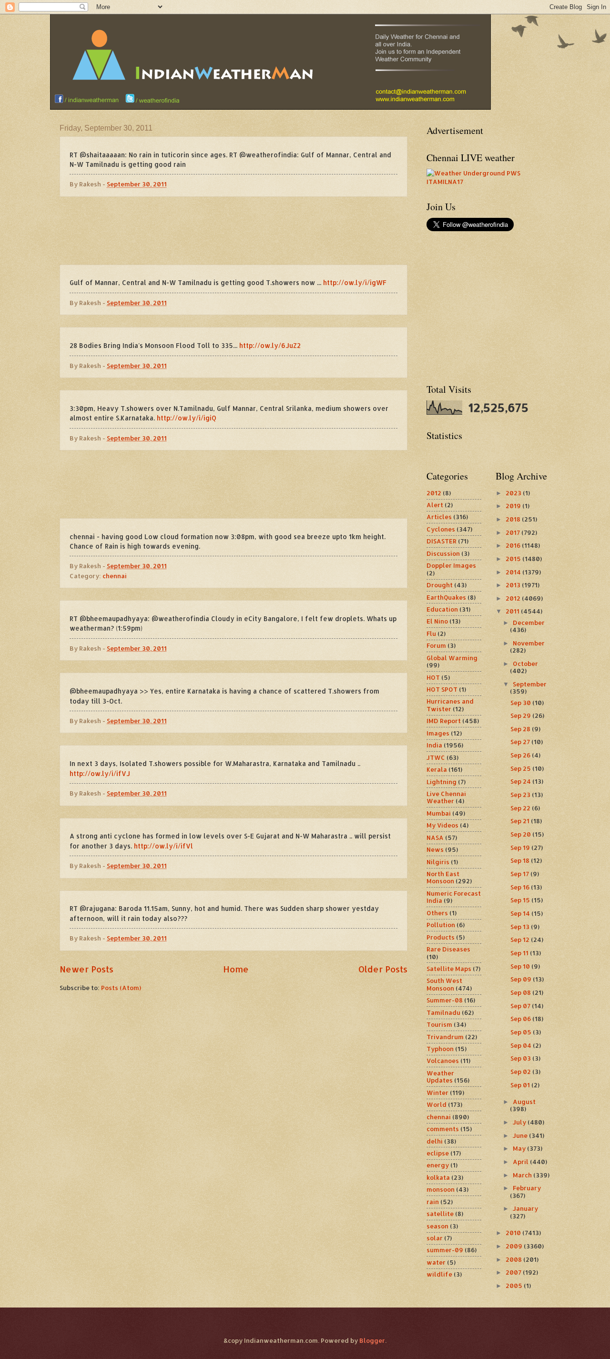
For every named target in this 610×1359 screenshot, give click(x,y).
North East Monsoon (443, 877)
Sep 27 (520, 742)
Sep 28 (521, 729)
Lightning (442, 782)
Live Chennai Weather (446, 797)
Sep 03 (521, 1058)
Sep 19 (520, 847)
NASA (435, 837)
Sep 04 (521, 1045)
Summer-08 (445, 1000)
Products (441, 937)
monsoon (441, 1189)
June (521, 1135)
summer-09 (445, 1250)
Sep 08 (521, 992)
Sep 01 (520, 1085)
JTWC (436, 757)
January (525, 1208)
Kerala (437, 769)
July (520, 1122)
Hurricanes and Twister (450, 704)
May (520, 1148)
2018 (514, 519)
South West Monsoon (444, 984)
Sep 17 (520, 874)
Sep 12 (520, 939)
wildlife (439, 1274)
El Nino (437, 621)
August (524, 1101)
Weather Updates (440, 1076)
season (437, 1226)
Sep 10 (520, 966)
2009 (515, 1246)
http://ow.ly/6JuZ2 (270, 345)
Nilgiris (438, 862)
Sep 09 (521, 979)
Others (437, 913)
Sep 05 (521, 1032)
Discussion (443, 553)
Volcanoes (443, 1060)
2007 (514, 1272)
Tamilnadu (443, 1012)
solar (435, 1238)
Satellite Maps (449, 968)
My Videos (442, 825)
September (530, 684)
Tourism (439, 1024)
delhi (435, 1141)
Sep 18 (520, 860)
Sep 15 (520, 900)
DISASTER (442, 541)
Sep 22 (521, 808)
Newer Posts (86, 968)
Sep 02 (521, 1071)
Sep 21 (520, 821)
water (436, 1262)
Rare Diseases (448, 949)
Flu (431, 633)
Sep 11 (520, 953)
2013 (514, 585)
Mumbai (439, 813)
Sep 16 (520, 887)
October (525, 663)
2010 (514, 1232)
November (529, 643)
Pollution (441, 925)
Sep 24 (521, 781)
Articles (439, 517)
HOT (433, 677)
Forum (436, 645)
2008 (514, 1259)
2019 (514, 506)
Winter (437, 1092)
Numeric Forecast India (454, 896)
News (435, 849)
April (521, 1161)
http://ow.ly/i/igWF (354, 282)
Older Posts (382, 968)
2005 (515, 1285)
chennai (114, 576)
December (529, 622)
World (437, 1104)
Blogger (372, 1340)
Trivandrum (445, 1037)
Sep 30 (521, 702)
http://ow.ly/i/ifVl (163, 846)
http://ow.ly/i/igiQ (186, 418)
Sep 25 (521, 768)
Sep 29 (521, 715)
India (434, 745)
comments (443, 1129)
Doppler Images (451, 565)
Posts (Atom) (121, 987)
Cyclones (441, 529)
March (523, 1175)
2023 (514, 493)
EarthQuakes (446, 597)
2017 (513, 532)
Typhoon (440, 1048)
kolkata (438, 1177)
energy (438, 1165)
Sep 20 (521, 834)
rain (433, 1202)
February (527, 1188)
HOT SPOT (442, 689)
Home (236, 968)
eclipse (438, 1153)
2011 (513, 611)
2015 (514, 558)
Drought (440, 585)
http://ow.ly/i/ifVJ (100, 773)
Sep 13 (520, 926)
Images (438, 733)
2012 (434, 493)
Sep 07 (521, 1006)
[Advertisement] (233, 230)
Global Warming (452, 658)
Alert (435, 505)
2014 (514, 572)
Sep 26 (521, 755)
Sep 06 (521, 1018)
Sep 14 (520, 913)
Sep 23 (521, 794)
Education (442, 609)
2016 (514, 545)
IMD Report (444, 721)
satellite (440, 1213)
